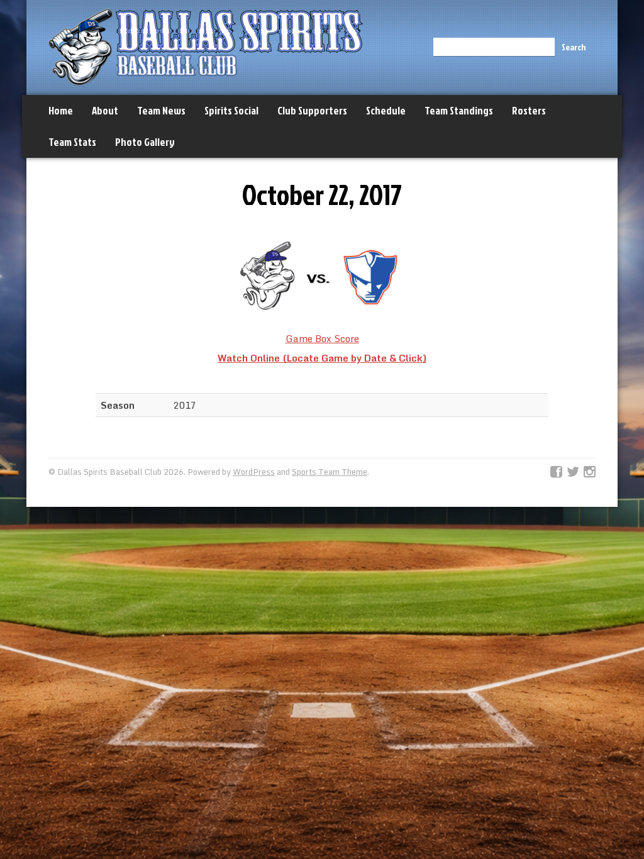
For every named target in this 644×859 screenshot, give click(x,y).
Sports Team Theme (329, 472)
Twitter (573, 472)
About (105, 110)
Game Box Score (322, 338)
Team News (161, 110)
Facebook (556, 472)
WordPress (254, 472)
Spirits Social (231, 110)
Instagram (590, 472)
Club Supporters (312, 110)
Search (574, 47)
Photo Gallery (145, 142)
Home (60, 110)
